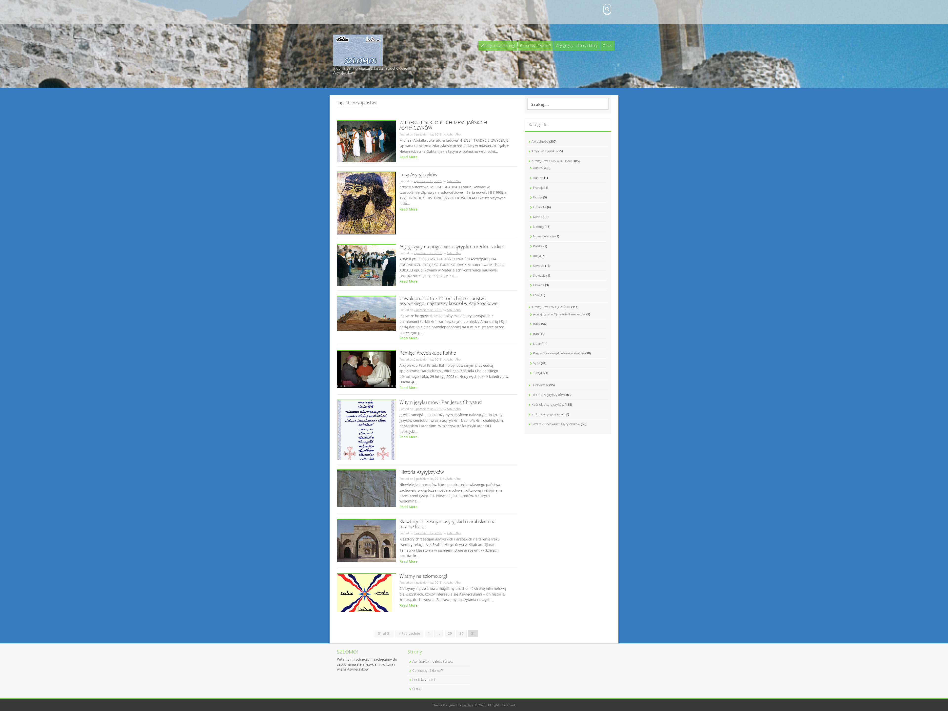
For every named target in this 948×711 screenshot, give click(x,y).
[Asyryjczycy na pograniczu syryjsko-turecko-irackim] (366, 265)
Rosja (537, 255)
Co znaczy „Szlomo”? (535, 45)
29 (450, 633)
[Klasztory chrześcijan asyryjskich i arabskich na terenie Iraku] (366, 540)
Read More (408, 156)
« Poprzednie (409, 633)
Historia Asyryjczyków (421, 472)
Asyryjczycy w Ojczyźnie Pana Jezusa (559, 314)
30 (461, 633)
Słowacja (539, 275)
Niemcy (538, 226)
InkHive (467, 705)
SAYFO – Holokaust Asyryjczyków (556, 424)
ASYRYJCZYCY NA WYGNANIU (552, 161)
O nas (607, 45)
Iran (536, 333)
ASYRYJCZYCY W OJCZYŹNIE (551, 307)
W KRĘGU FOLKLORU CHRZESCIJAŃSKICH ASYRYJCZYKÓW (443, 125)
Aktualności (540, 141)
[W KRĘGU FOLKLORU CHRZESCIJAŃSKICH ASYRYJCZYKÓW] (366, 141)
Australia (539, 168)
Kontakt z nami (345, 12)
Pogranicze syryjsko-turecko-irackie (559, 353)
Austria (538, 177)
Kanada (538, 216)
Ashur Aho (454, 134)
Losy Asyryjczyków (418, 175)
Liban (537, 343)
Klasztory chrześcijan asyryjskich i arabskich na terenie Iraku (447, 524)
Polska (538, 246)
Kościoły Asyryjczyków (548, 404)
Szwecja (538, 265)
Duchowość (540, 385)
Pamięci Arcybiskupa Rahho (427, 353)
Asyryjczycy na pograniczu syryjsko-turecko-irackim (451, 247)
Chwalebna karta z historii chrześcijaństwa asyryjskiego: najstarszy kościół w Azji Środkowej (448, 301)
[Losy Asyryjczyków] (366, 203)
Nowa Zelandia (544, 236)
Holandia (539, 207)
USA (536, 295)
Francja (538, 187)
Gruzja (537, 197)
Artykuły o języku (544, 151)
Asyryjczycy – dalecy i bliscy (576, 45)
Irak (536, 324)
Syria (536, 363)
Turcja (537, 372)
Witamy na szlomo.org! (498, 45)
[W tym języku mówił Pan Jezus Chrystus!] (366, 429)
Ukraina (538, 285)
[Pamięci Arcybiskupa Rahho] (366, 368)
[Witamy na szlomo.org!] (364, 592)
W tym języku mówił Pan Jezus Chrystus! (440, 402)
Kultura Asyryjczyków (547, 414)
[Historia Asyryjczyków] (366, 488)
